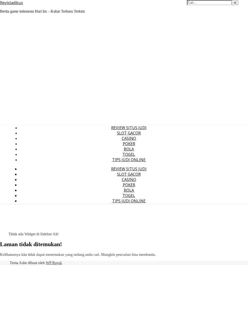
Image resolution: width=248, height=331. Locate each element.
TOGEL (129, 154)
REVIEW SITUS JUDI (129, 127)
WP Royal (54, 263)
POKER (129, 143)
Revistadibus (11, 2)
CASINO (129, 138)
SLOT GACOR (129, 133)
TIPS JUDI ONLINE (129, 159)
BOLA (129, 149)
